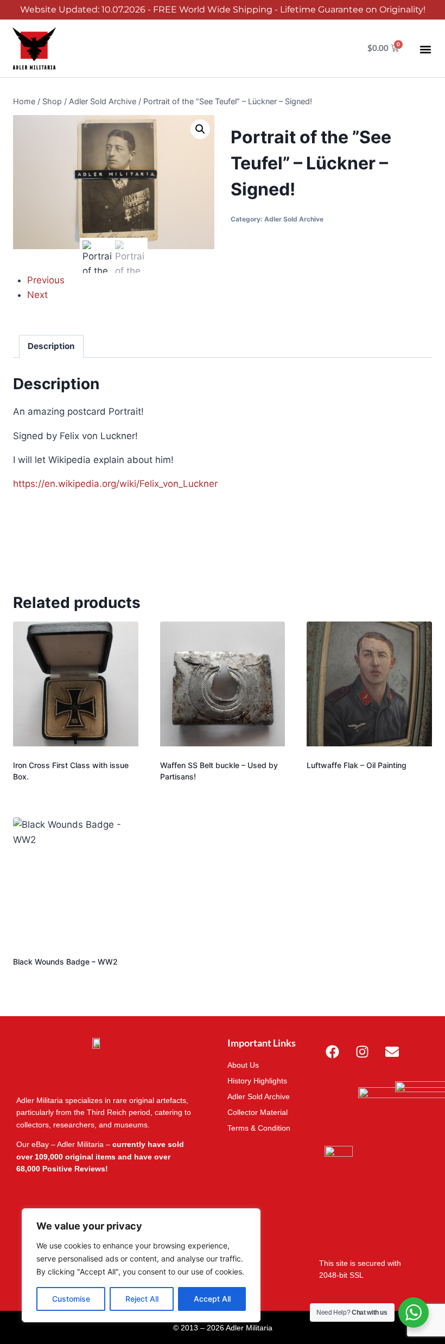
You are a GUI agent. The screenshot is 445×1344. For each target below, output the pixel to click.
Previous (46, 280)
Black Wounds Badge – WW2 (65, 961)
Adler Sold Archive (293, 219)
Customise (71, 1298)
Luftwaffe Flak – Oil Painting (356, 765)
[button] (425, 50)
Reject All (141, 1298)
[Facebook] (332, 1051)
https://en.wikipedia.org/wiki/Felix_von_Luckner (115, 483)
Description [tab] (51, 346)
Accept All (212, 1298)
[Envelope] (392, 1051)
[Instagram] (362, 1051)
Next (37, 294)
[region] (141, 1265)
